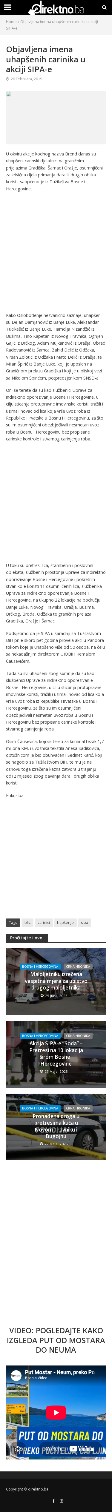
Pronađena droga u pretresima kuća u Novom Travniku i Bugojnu (56, 1126)
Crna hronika (78, 966)
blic (27, 922)
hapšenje (65, 922)
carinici (44, 922)
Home (11, 21)
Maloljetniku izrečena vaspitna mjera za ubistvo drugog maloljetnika (56, 981)
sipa (84, 922)
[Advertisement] (56, 253)
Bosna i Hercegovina (40, 966)
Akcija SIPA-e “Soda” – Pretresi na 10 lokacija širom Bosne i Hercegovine (56, 1053)
